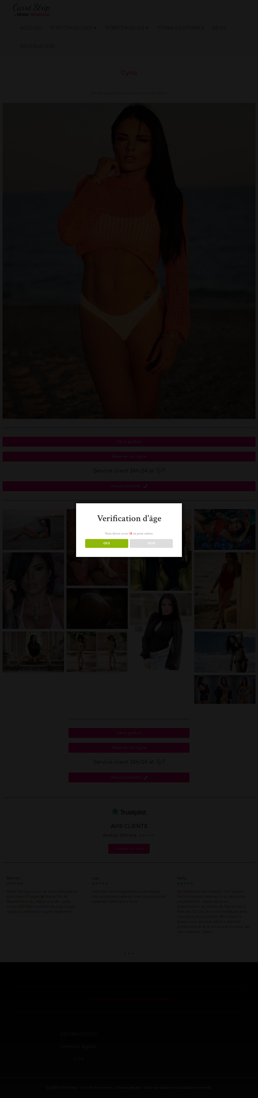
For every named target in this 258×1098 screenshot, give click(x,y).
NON (151, 543)
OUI (107, 543)
